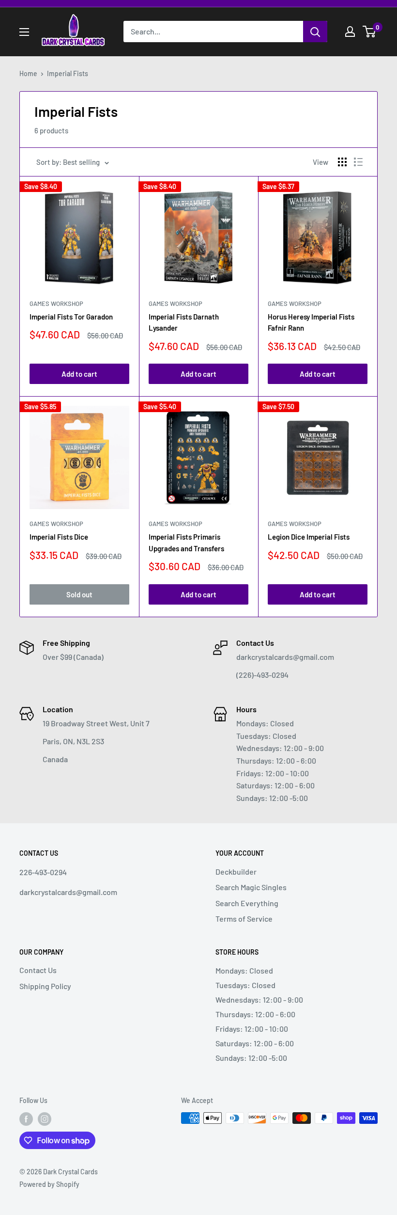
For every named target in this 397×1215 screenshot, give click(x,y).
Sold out (79, 594)
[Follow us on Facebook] (26, 1119)
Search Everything (246, 903)
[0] (370, 31)
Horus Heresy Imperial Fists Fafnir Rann (311, 322)
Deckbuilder (236, 871)
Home (28, 73)
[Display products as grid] (342, 162)
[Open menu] (24, 32)
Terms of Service (244, 918)
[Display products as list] (358, 162)
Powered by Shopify (49, 1184)
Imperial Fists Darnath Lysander (184, 322)
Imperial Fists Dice (59, 536)
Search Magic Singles (251, 887)
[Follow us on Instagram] (44, 1119)
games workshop (294, 303)
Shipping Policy (45, 986)
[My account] (350, 31)
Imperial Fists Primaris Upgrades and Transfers (186, 542)
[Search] (315, 31)
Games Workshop (56, 303)
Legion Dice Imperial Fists (309, 536)
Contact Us (38, 970)
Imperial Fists (67, 73)
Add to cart (79, 373)
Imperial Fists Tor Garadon (71, 316)
